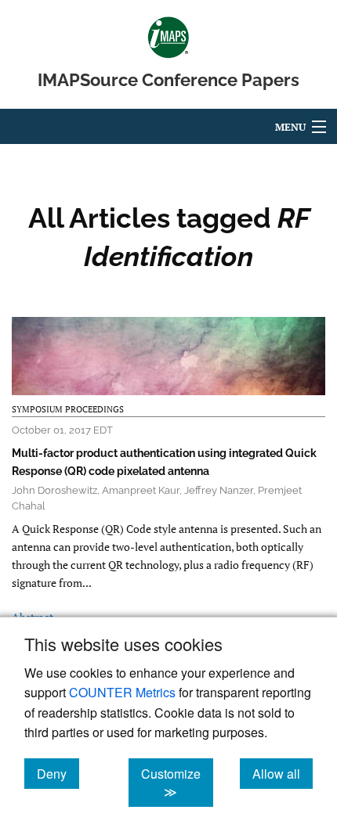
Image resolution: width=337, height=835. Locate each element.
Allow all (282, 773)
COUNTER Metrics (122, 692)
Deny (58, 773)
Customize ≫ (177, 783)
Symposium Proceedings (68, 409)
